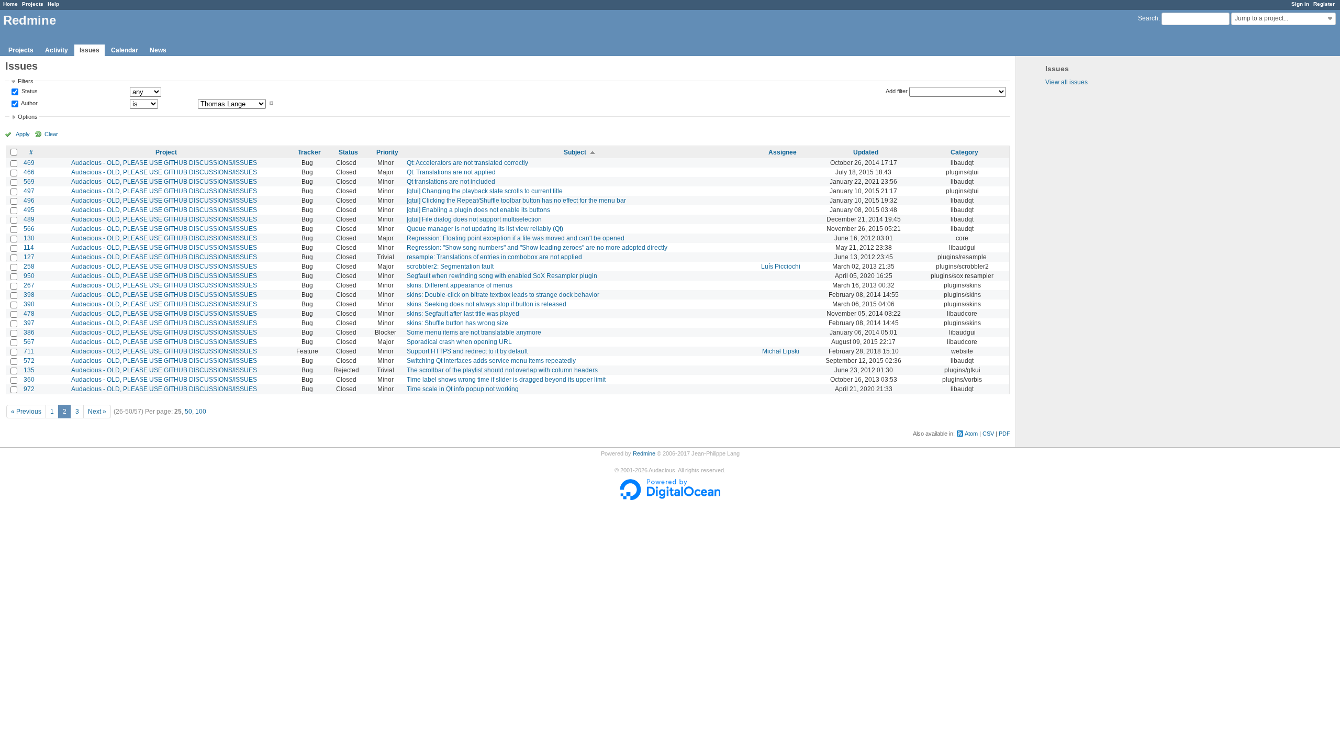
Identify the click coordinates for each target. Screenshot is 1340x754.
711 (29, 351)
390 (29, 304)
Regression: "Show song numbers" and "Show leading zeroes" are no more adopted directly (537, 247)
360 (29, 379)
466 (29, 172)
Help (53, 4)
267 (29, 285)
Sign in (1300, 4)
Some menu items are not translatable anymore (474, 332)
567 (29, 342)
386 (29, 332)
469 (29, 163)
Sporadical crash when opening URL (459, 342)
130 (29, 238)
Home (10, 4)
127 (29, 257)
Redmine (644, 453)
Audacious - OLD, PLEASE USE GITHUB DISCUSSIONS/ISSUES (164, 163)
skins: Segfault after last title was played (463, 313)
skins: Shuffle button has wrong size (457, 323)
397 (29, 323)
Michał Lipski (780, 351)
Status (29, 91)
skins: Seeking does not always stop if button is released (486, 304)
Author (29, 103)
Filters (26, 81)
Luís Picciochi (780, 266)
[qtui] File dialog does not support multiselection (474, 219)
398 (29, 294)
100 (200, 411)
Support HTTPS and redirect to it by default (467, 351)
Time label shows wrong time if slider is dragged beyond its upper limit (506, 379)
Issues (89, 50)
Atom (971, 433)
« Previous (26, 411)
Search (1148, 18)
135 (29, 370)
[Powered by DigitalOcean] (670, 498)
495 (29, 210)
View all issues (1066, 82)
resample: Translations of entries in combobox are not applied (494, 257)
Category (964, 152)
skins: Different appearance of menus (459, 285)
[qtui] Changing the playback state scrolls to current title (485, 191)
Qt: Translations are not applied (451, 172)
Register (1324, 4)
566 (29, 228)
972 (29, 389)
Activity (56, 50)
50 (188, 411)
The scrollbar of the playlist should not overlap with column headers (502, 370)
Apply (23, 134)
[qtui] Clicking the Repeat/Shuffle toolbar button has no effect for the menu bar (516, 200)
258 (29, 266)
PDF (1004, 433)
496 (29, 200)
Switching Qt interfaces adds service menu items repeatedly (491, 360)
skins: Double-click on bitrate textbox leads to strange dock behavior (503, 294)
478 (29, 313)
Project (166, 152)
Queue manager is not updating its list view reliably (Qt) (485, 228)
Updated (865, 152)
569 (29, 181)
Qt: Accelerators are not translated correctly (467, 163)
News (158, 50)
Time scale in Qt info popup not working (463, 389)
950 (29, 276)
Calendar (124, 50)
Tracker (309, 152)
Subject (575, 152)
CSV (988, 433)
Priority (387, 152)
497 (29, 191)
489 (29, 219)
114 (29, 247)
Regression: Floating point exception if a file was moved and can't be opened (515, 238)
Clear (51, 134)
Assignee (782, 152)
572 (29, 360)
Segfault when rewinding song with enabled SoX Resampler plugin (502, 276)
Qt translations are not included (451, 181)
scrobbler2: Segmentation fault (450, 266)
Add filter (897, 91)
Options (28, 117)
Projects (32, 4)
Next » (97, 411)
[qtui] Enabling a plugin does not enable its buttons (478, 210)
